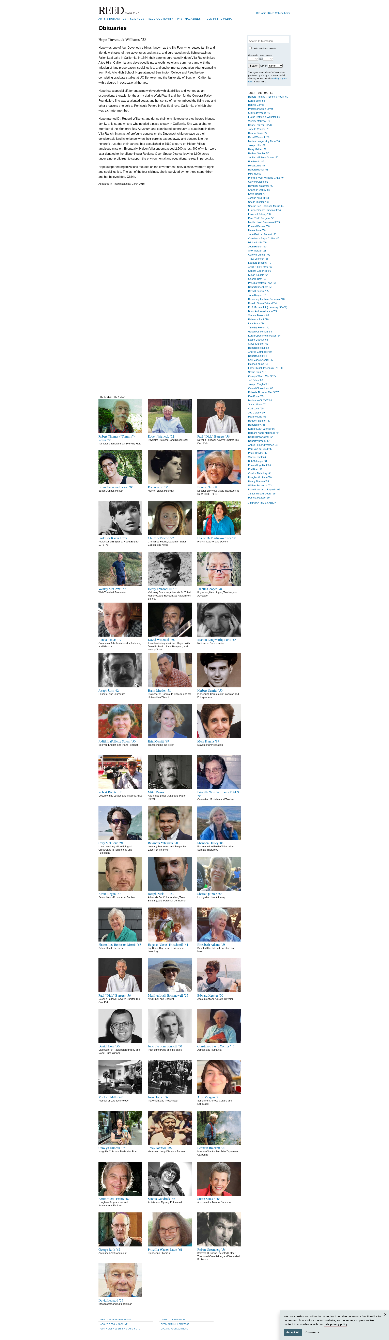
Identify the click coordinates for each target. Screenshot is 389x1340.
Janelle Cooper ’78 (258, 129)
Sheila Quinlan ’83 (258, 202)
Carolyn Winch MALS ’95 (262, 376)
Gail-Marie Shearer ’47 (260, 360)
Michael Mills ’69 (257, 242)
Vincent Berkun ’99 (258, 315)
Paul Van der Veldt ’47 (260, 449)
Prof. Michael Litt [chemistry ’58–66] (267, 307)
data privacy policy (335, 1324)
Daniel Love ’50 (257, 230)
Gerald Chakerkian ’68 (260, 388)
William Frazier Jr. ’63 (260, 485)
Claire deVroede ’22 (259, 113)
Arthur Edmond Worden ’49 (263, 445)
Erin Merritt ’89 (256, 161)
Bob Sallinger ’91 (257, 461)
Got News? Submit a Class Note (120, 1329)
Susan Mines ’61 (257, 404)
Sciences (137, 18)
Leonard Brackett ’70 (259, 262)
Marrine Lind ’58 (257, 416)
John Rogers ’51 (257, 295)
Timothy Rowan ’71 (258, 327)
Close (386, 1318)
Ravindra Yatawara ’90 (260, 185)
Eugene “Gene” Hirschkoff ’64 (264, 210)
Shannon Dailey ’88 (259, 190)
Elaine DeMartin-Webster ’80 (264, 117)
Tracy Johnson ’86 (258, 258)
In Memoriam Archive (261, 503)
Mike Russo (254, 173)
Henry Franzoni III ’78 (260, 125)
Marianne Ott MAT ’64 (260, 400)
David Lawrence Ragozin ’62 (264, 489)
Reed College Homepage (115, 1319)
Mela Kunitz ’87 (256, 165)
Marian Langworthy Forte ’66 (264, 141)
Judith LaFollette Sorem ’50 (263, 157)
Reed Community (160, 18)
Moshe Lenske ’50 (258, 364)
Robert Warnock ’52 (259, 441)
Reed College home (279, 13)
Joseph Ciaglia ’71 (258, 384)
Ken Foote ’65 (256, 396)
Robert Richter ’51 (258, 169)
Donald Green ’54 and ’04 (262, 303)
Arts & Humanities (112, 18)
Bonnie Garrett (256, 104)
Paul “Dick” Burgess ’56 (261, 218)
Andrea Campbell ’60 (260, 351)
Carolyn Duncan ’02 (259, 254)
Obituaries (112, 28)
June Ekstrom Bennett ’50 (262, 234)
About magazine (114, 1324)
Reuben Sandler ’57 (259, 420)
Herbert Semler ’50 (258, 153)
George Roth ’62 (257, 279)
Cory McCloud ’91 (258, 181)
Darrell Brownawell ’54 (260, 437)
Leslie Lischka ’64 (258, 339)
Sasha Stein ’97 (257, 372)
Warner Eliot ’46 (257, 457)
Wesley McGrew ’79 (259, 121)
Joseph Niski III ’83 (258, 198)
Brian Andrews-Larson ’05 (262, 311)
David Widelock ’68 (258, 137)
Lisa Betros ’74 (256, 323)
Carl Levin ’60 (256, 408)
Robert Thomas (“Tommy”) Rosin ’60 (268, 96)
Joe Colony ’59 (256, 412)
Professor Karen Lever (260, 109)
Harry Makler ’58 (257, 149)
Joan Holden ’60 (257, 246)
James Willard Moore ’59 (262, 493)
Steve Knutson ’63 (258, 343)
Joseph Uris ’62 (256, 145)
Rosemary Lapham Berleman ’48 (266, 299)
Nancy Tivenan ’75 (258, 481)
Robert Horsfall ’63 (258, 347)
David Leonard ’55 (258, 291)
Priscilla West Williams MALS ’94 (266, 177)
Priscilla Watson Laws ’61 (262, 283)
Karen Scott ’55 (256, 100)
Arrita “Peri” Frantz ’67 (260, 266)
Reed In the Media (218, 18)
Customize (312, 1332)
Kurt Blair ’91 (255, 469)
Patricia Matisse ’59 (259, 497)
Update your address (174, 1329)
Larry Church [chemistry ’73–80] (265, 368)
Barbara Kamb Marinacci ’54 (264, 432)
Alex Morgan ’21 (257, 250)
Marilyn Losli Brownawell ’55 (264, 222)
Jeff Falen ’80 (255, 380)
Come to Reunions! (173, 1319)
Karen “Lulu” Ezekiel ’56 (261, 428)
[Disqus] (157, 238)
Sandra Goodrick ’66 (259, 270)
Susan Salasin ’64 (258, 275)
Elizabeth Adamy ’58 (259, 214)
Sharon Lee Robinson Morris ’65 (266, 206)
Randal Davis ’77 (257, 133)
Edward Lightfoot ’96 (259, 465)
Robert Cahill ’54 (257, 356)
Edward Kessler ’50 (259, 226)
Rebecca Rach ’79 (258, 319)
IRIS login (260, 13)
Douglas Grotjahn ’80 (260, 477)
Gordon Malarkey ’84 (259, 473)
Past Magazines (189, 18)
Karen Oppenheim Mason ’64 (264, 335)
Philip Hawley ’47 (257, 453)
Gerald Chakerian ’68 (260, 331)
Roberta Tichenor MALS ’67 (263, 392)
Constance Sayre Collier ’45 (263, 238)
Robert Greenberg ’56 (260, 287)
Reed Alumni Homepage (175, 1324)
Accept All (293, 1332)
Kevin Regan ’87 (257, 194)
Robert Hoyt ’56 (256, 424)
